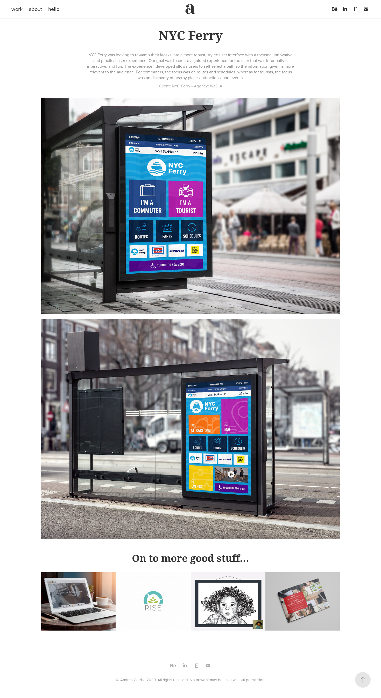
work (17, 9)
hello (53, 9)
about (35, 9)
